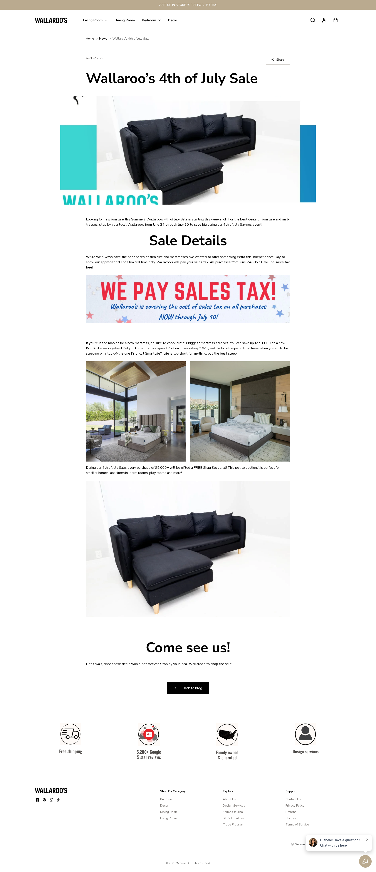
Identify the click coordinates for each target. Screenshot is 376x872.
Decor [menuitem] (172, 20)
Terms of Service (297, 824)
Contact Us (293, 799)
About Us (229, 799)
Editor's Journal (233, 812)
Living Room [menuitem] (93, 20)
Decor (164, 806)
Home (90, 39)
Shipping (291, 818)
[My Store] (51, 790)
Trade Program (233, 824)
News (103, 39)
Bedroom (166, 799)
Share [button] (280, 60)
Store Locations (234, 818)
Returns (290, 812)
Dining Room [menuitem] (124, 20)
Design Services (234, 806)
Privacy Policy (294, 806)
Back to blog (192, 688)
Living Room (168, 818)
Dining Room (169, 812)
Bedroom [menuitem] (149, 20)
